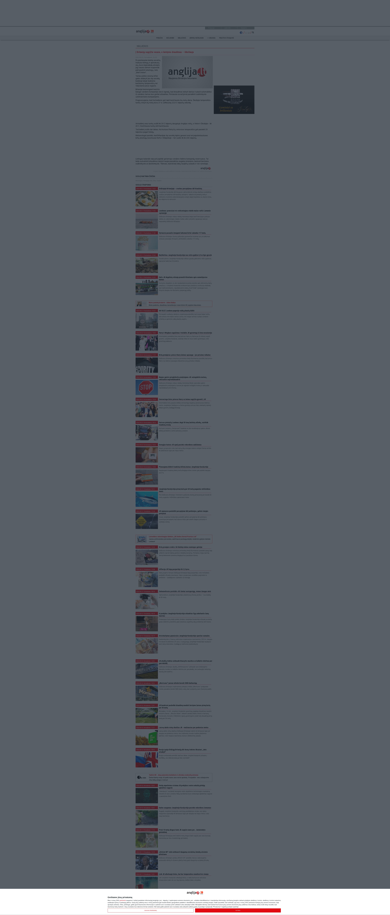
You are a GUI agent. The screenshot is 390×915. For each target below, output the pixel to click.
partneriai (123, 900)
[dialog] (195, 902)
